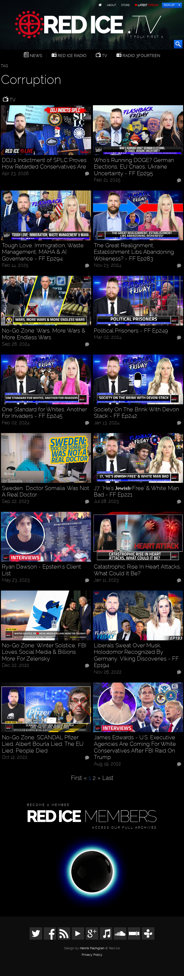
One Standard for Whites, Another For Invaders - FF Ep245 (44, 412)
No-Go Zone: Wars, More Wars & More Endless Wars (43, 334)
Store (125, 5)
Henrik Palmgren (92, 948)
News (35, 55)
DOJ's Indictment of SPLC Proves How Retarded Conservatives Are (44, 163)
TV (104, 55)
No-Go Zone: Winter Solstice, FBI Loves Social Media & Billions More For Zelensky (44, 652)
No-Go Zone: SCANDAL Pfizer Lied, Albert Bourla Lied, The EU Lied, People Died (42, 744)
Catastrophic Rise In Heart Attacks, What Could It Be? (137, 570)
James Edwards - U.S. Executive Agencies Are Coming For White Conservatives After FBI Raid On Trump (135, 747)
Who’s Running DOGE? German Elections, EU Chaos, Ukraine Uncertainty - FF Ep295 (134, 167)
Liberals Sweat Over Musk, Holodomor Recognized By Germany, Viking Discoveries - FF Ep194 (136, 655)
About (111, 5)
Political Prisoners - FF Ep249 (131, 330)
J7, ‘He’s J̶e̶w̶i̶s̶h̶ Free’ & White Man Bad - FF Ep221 (136, 491)
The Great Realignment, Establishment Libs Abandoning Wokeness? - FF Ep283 (134, 252)
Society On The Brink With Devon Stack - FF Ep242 (136, 412)
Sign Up (169, 5)
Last (107, 777)
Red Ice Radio (71, 55)
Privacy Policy (92, 954)
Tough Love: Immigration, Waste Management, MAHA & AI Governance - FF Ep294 (43, 252)
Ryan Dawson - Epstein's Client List (41, 570)
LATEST (148, 5)
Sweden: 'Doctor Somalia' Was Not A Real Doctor (45, 491)
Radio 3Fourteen (140, 55)
